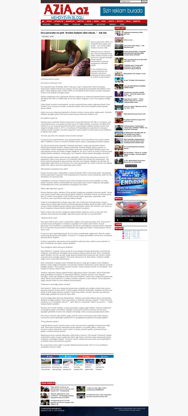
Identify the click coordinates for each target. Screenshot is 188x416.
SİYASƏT (49, 21)
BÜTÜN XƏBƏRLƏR (131, 166)
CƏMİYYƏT (80, 21)
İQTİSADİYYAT (58, 21)
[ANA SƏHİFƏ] (43, 21)
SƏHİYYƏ (111, 21)
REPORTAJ (120, 21)
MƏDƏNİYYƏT (70, 21)
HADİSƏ (96, 21)
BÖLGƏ (128, 21)
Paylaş (50, 356)
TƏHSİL (103, 21)
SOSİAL (88, 21)
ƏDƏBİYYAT (136, 21)
